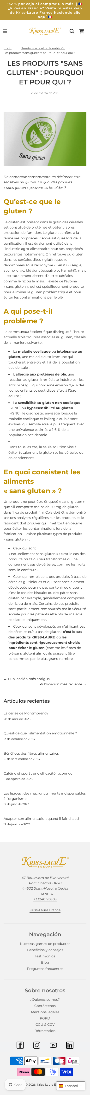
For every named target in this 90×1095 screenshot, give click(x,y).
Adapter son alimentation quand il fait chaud (41, 818)
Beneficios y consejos (45, 950)
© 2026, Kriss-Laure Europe (45, 1084)
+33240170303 (45, 899)
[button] (70, 1086)
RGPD (45, 1018)
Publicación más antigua (29, 679)
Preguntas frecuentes (45, 969)
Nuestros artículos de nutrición (43, 48)
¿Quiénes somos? (45, 999)
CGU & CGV (45, 1024)
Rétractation (45, 1031)
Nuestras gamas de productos (45, 944)
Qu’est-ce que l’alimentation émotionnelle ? (40, 733)
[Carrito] (81, 31)
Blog (45, 962)
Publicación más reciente (61, 684)
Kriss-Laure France (45, 910)
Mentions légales (45, 1012)
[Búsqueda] (72, 31)
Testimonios (45, 956)
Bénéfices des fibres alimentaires (31, 753)
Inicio (8, 48)
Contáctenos (45, 1006)
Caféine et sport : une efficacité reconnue (38, 773)
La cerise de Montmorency (26, 713)
